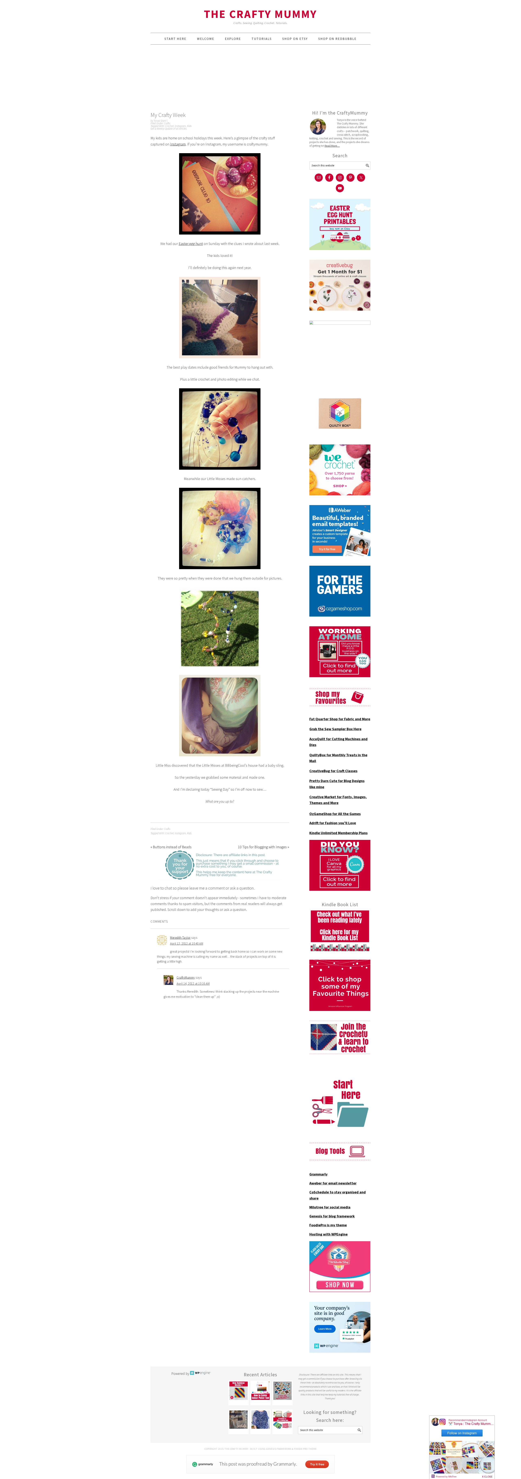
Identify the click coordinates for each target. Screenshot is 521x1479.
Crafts (167, 123)
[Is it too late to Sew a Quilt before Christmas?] (282, 1391)
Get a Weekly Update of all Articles (169, 128)
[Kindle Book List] (339, 930)
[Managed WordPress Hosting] (200, 1373)
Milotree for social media (329, 1207)
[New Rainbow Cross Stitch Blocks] (238, 1391)
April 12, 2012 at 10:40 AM (186, 943)
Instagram (180, 126)
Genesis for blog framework (332, 1216)
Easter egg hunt (191, 243)
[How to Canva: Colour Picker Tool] (260, 1391)
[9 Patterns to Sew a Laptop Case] (282, 1419)
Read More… (332, 145)
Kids (189, 126)
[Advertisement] (260, 77)
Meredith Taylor (180, 938)
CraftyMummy (186, 977)
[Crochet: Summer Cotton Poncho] (260, 1419)
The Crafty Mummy (260, 14)
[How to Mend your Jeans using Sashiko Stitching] (238, 1419)
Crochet (169, 126)
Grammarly (318, 1174)
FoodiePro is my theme (328, 1225)
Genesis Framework (278, 1448)
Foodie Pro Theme (305, 1448)
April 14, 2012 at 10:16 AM (193, 984)
